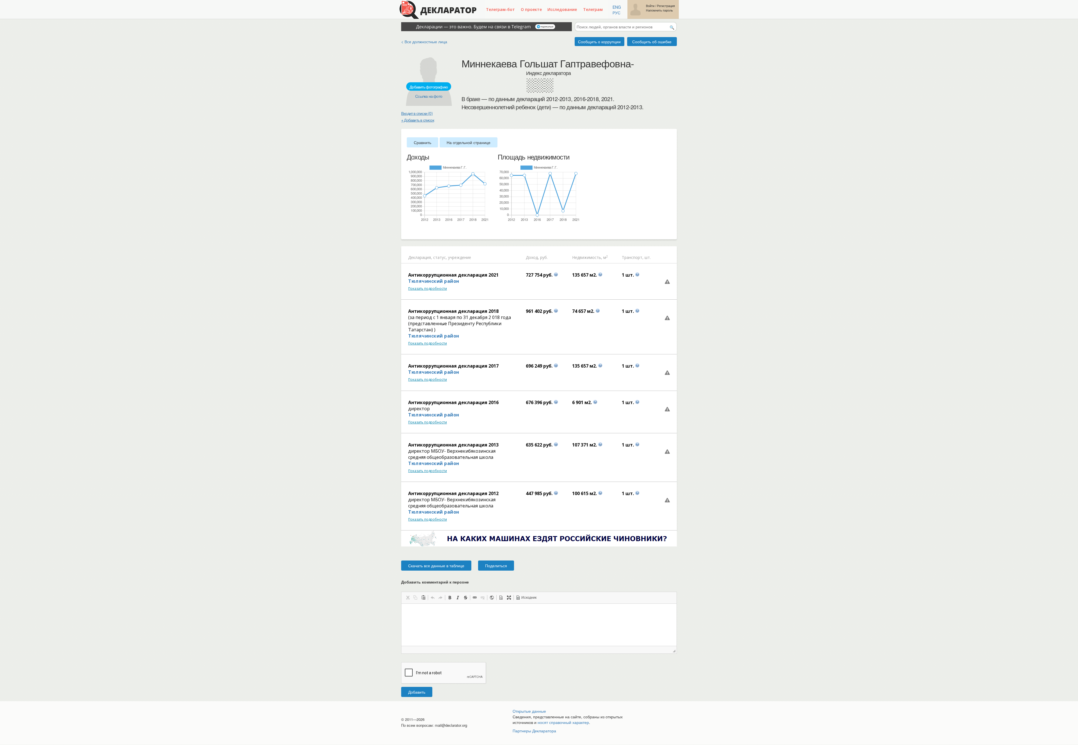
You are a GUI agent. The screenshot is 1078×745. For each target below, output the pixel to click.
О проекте (531, 9)
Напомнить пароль (659, 10)
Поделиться (496, 565)
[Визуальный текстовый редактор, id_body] (539, 625)
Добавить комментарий (435, 582)
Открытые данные (529, 711)
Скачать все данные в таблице (436, 565)
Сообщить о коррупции (599, 41)
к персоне (459, 582)
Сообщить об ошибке (652, 41)
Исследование (562, 9)
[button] (408, 597)
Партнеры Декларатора (534, 730)
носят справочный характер (563, 722)
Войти (650, 6)
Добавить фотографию (429, 87)
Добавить (416, 692)
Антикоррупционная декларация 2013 (453, 445)
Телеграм (593, 9)
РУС (616, 12)
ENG (617, 7)
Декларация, (420, 257)
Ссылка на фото (428, 96)
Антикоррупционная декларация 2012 (453, 493)
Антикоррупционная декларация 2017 (453, 366)
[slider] (409, 231)
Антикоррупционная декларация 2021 (453, 275)
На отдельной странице (468, 142)
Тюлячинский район (433, 281)
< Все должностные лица (424, 41)
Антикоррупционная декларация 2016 (453, 402)
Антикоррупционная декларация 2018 (453, 311)
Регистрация (666, 6)
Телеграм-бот (500, 9)
